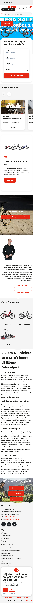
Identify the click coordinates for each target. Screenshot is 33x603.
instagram (17, 493)
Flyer (29, 388)
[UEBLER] (7, 334)
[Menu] (2, 14)
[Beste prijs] (26, 8)
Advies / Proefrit (22, 285)
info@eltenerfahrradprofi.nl (13, 519)
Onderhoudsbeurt (23, 292)
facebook (17, 488)
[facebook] (3, 524)
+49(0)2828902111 (9, 516)
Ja (5, 589)
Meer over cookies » (9, 593)
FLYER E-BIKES (7, 324)
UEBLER (7, 344)
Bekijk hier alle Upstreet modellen (15, 217)
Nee (12, 589)
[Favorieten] (23, 8)
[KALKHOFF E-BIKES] (25, 314)
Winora (19, 405)
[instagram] (9, 524)
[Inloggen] (19, 8)
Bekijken (7, 23)
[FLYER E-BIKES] (7, 314)
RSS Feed (25, 597)
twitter (17, 499)
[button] (9, 94)
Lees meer (13, 127)
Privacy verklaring (9, 597)
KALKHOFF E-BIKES (25, 324)
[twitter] (14, 524)
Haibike (5, 409)
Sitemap (19, 597)
